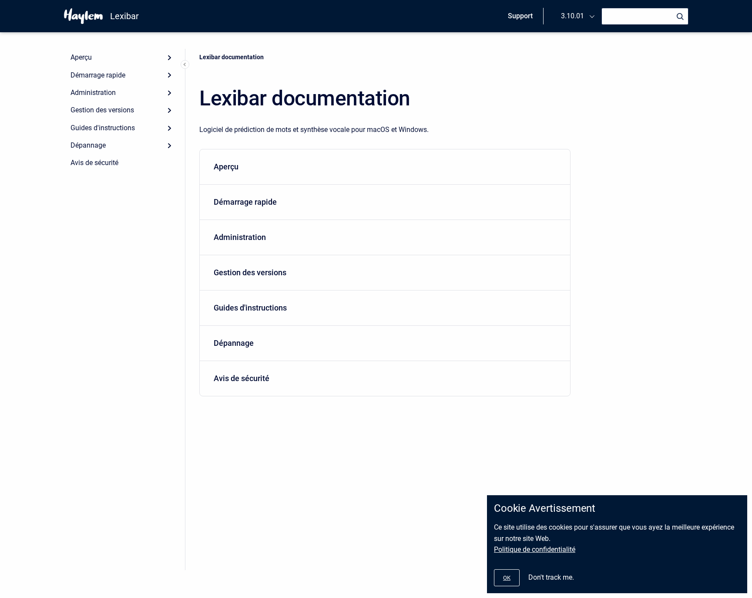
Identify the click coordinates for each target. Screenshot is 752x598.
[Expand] (169, 57)
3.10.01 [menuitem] (572, 16)
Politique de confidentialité (534, 549)
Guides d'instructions (102, 128)
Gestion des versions (102, 110)
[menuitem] (385, 167)
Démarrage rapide (97, 75)
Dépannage (88, 145)
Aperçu (81, 57)
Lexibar (124, 16)
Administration (93, 92)
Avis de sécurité (94, 163)
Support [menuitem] (520, 16)
